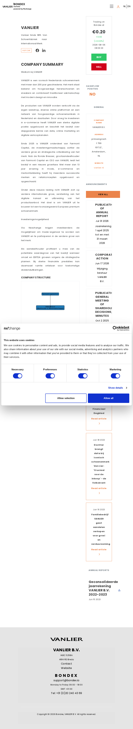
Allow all (108, 398)
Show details (115, 387)
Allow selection (66, 398)
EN (129, 6)
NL (124, 6)
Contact (66, 664)
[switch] (50, 375)
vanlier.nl (99, 167)
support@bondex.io (66, 680)
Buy (99, 57)
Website (66, 668)
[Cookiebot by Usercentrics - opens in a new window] (115, 328)
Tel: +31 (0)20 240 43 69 (66, 693)
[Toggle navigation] (118, 6)
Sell (99, 66)
